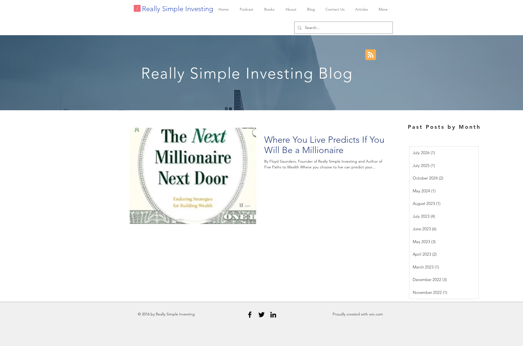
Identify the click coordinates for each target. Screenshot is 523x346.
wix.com (376, 314)
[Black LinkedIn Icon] (273, 315)
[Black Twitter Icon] (261, 315)
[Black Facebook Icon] (250, 315)
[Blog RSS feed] (370, 55)
